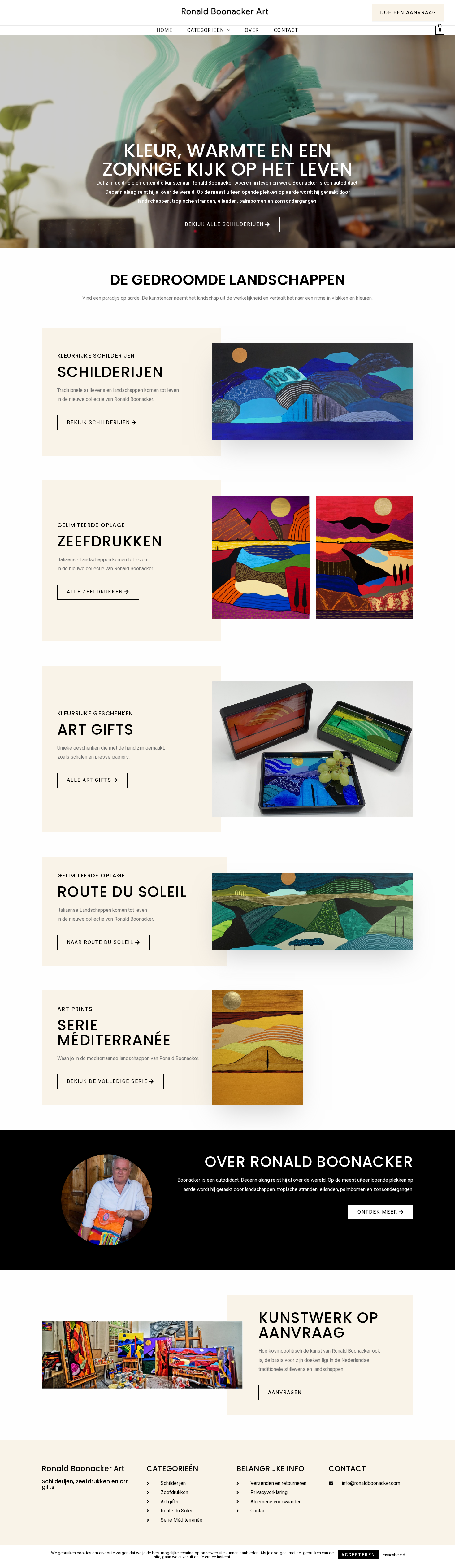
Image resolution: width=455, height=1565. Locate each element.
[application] (227, 30)
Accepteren (358, 1554)
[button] (227, 224)
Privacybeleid (393, 1555)
